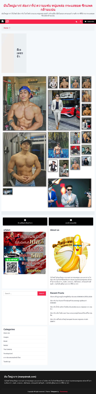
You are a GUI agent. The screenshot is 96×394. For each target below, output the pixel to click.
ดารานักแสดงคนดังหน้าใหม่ (12, 357)
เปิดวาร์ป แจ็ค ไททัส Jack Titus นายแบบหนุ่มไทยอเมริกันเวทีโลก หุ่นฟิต (71, 314)
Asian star (7, 333)
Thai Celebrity (8, 349)
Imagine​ (6, 337)
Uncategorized (8, 353)
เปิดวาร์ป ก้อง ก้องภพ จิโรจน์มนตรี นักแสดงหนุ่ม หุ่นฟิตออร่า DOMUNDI (68, 302)
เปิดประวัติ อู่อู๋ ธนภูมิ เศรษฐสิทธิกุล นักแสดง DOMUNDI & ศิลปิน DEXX (71, 297)
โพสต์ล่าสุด (7, 362)
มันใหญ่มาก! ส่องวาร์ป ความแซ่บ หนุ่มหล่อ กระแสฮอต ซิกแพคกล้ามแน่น (48, 8)
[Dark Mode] (76, 21)
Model (5, 341)
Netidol (6, 345)
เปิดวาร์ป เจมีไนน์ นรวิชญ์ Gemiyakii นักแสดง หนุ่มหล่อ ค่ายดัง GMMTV (69, 320)
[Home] (2, 21)
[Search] (81, 21)
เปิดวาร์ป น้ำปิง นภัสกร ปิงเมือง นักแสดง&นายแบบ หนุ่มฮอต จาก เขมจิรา (71, 308)
